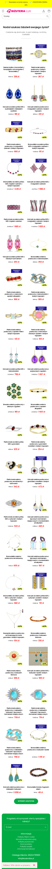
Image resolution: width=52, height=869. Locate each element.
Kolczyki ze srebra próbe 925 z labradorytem (14, 370)
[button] (3, 11)
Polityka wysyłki (26, 846)
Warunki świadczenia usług (26, 839)
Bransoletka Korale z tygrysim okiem (38, 788)
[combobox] (26, 16)
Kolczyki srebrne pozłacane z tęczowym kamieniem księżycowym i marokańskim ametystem (38, 520)
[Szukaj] (47, 16)
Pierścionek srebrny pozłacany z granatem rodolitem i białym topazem (38, 444)
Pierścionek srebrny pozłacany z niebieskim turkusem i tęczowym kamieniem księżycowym (13, 711)
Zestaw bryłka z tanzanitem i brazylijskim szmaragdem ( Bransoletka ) (13, 69)
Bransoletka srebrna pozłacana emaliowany (14, 557)
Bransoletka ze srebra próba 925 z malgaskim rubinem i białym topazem (38, 146)
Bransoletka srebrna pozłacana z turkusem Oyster (38, 749)
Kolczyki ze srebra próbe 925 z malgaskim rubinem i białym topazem (38, 221)
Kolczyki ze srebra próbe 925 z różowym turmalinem (14, 258)
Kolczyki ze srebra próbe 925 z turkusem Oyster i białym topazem (38, 673)
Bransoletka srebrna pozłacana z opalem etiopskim (38, 407)
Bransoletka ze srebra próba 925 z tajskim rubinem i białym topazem (13, 184)
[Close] (34, 865)
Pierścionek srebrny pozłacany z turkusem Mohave (14, 673)
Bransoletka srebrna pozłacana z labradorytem (38, 258)
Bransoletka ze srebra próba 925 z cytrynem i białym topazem (13, 598)
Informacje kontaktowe (26, 849)
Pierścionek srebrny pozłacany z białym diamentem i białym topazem (38, 70)
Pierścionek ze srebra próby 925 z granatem (14, 443)
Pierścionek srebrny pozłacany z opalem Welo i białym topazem (14, 332)
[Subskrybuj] (45, 827)
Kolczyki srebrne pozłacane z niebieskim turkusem (13, 788)
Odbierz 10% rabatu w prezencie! (17, 865)
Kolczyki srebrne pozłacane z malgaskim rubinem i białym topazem (38, 109)
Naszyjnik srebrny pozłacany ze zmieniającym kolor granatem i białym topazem (13, 635)
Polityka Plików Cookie (26, 837)
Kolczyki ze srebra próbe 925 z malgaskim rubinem (38, 183)
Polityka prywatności (26, 842)
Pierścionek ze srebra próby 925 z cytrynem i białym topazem (14, 519)
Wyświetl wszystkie (26, 801)
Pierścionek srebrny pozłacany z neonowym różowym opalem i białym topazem (38, 333)
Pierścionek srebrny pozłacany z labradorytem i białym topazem (38, 294)
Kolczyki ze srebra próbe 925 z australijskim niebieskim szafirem (14, 109)
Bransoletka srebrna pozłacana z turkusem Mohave (38, 635)
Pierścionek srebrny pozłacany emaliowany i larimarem (14, 481)
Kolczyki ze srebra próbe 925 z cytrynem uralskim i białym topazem (38, 598)
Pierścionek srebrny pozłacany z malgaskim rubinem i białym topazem (13, 146)
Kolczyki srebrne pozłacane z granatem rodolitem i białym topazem (38, 481)
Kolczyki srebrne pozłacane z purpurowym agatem (38, 370)
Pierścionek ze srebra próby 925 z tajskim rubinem (14, 220)
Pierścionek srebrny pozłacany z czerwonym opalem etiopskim (14, 294)
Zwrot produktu (26, 844)
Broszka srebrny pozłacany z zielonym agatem (13, 406)
